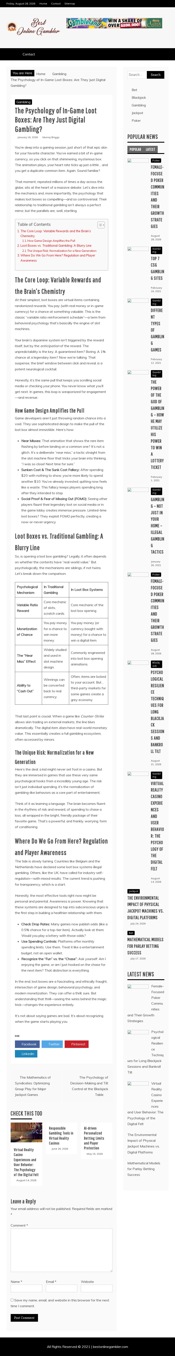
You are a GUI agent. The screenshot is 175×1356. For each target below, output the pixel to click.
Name (16, 1281)
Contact (56, 3)
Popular (135, 149)
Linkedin (27, 1054)
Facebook (28, 1044)
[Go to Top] (170, 1351)
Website (87, 1281)
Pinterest (77, 1044)
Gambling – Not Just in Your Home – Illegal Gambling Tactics (157, 525)
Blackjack (139, 97)
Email (51, 1281)
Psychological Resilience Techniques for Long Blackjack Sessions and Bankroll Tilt (157, 711)
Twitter (53, 1044)
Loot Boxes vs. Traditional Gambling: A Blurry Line (56, 245)
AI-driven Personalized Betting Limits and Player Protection (94, 1138)
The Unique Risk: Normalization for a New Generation (61, 250)
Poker (136, 120)
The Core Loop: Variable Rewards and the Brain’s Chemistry (55, 233)
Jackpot (137, 113)
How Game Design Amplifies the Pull (51, 240)
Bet (134, 90)
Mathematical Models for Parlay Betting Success (145, 946)
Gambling (23, 102)
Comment (19, 1225)
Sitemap (69, 3)
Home (43, 3)
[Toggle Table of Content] (99, 225)
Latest (150, 149)
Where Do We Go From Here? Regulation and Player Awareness (57, 257)
